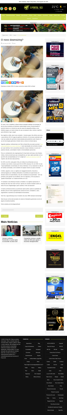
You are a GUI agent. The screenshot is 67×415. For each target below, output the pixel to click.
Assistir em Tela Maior (52, 144)
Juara (50, 370)
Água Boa (60, 410)
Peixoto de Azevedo (51, 388)
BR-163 (48, 349)
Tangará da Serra (51, 401)
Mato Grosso (49, 376)
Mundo (62, 376)
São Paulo (61, 398)
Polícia (30, 15)
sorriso (54, 398)
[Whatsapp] (7, 82)
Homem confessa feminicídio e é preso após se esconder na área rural (10, 240)
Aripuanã (61, 343)
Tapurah (61, 401)
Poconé (61, 388)
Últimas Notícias (37, 376)
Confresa (61, 361)
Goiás (62, 364)
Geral (35, 15)
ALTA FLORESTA (51, 343)
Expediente (35, 18)
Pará (61, 385)
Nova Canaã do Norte (58, 379)
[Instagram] (17, 82)
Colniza (48, 361)
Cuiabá (48, 364)
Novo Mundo (24, 15)
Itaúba (61, 367)
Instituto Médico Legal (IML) (36, 358)
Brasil (62, 349)
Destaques (38, 349)
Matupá (18, 15)
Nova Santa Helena (59, 382)
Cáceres (55, 364)
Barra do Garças (51, 346)
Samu (32, 370)
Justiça (28, 361)
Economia (45, 15)
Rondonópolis (61, 395)
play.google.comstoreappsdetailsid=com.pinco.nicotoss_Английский (39, 364)
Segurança (27, 373)
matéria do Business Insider (33, 156)
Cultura (39, 346)
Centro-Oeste (55, 355)
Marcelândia (60, 373)
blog (39, 343)
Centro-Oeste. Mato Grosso (55, 358)
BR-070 (61, 346)
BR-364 (55, 349)
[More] (23, 82)
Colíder (54, 361)
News (38, 361)
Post (26, 370)
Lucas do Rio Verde (51, 373)
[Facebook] (2, 82)
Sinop (48, 398)
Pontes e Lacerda (55, 392)
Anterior (5, 216)
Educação (38, 352)
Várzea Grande (50, 410)
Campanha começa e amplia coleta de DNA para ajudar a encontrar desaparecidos (32, 240)
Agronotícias (29, 343)
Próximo (38, 216)
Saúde (50, 15)
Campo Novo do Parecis (55, 352)
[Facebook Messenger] (12, 82)
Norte (48, 379)
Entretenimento (29, 355)
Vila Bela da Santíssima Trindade (55, 407)
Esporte (39, 15)
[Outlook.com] (15, 82)
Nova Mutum (49, 382)
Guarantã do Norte (10, 15)
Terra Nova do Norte (55, 404)
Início (3, 15)
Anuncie (29, 18)
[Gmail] (20, 82)
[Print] (10, 82)
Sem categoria (37, 373)
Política (39, 367)
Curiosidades (28, 349)
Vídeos (26, 376)
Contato (63, 15)
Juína (60, 370)
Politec (26, 367)
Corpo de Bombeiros (29, 346)
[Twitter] (5, 82)
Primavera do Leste (50, 395)
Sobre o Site (57, 15)
